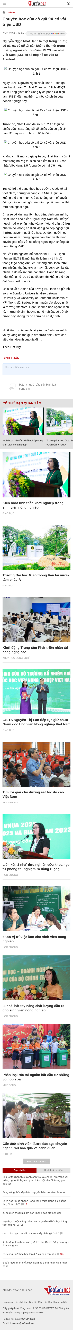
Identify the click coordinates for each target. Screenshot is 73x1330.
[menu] (4, 4)
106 (61, 1254)
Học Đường (10, 802)
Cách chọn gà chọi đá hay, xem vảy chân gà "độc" (31, 1233)
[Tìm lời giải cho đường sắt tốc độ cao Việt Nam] (36, 764)
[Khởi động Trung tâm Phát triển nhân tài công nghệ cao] (36, 619)
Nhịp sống (9, 1085)
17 (25, 1204)
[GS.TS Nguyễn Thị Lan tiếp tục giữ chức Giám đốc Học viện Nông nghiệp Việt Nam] (36, 691)
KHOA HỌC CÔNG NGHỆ (16, 658)
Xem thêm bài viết (36, 1161)
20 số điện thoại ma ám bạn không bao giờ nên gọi (32, 1212)
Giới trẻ (11, 12)
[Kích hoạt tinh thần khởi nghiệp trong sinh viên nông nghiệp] (23, 421)
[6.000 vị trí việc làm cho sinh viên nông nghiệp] (36, 908)
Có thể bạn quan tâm (22, 403)
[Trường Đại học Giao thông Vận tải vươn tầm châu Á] (36, 547)
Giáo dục (8, 513)
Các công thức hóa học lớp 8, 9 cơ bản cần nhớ (29, 1254)
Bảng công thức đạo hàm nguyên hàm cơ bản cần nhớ (34, 1192)
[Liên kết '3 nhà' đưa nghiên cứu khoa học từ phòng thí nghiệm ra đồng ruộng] (36, 836)
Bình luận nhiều (53, 1170)
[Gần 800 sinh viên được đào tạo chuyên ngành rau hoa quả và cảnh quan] (36, 1115)
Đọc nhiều (19, 1170)
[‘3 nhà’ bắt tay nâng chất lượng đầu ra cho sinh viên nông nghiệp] (36, 977)
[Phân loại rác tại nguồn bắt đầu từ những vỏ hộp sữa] (36, 1046)
